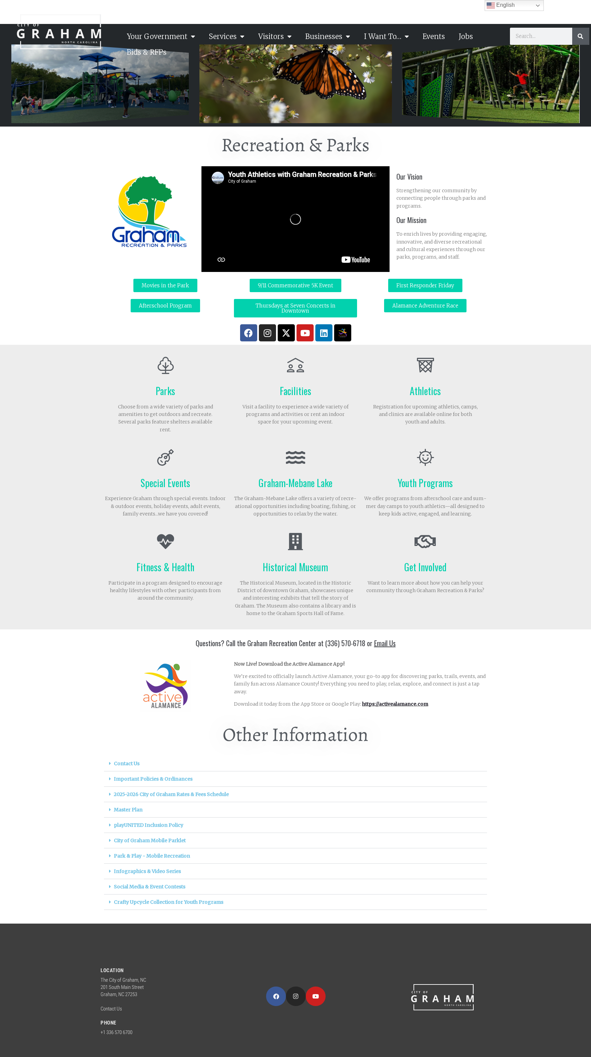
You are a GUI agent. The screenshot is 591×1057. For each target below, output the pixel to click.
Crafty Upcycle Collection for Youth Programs (168, 902)
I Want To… (382, 36)
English (505, 5)
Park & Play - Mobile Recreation (152, 856)
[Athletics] (425, 365)
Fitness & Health (165, 567)
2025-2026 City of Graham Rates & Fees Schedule (171, 794)
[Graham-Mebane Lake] (295, 457)
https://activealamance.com (395, 704)
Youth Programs (425, 483)
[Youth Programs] (425, 457)
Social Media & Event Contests (149, 887)
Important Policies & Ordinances (153, 779)
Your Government (157, 36)
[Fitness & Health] (165, 541)
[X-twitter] (286, 332)
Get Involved (425, 567)
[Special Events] (165, 457)
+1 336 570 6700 (116, 1032)
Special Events (165, 483)
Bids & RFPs (147, 52)
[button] (295, 763)
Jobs (466, 36)
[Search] (580, 36)
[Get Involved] (425, 541)
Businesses (323, 36)
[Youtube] (305, 332)
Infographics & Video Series (147, 871)
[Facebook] (248, 332)
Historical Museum (295, 567)
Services (223, 36)
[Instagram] (267, 332)
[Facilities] (295, 365)
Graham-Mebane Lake (295, 483)
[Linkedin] (323, 332)
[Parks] (165, 365)
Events (434, 36)
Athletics (425, 391)
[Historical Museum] (295, 541)
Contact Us (127, 763)
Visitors (271, 36)
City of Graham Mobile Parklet (150, 840)
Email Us (385, 643)
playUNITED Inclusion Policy (148, 825)
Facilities (295, 391)
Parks (165, 391)
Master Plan (128, 810)
